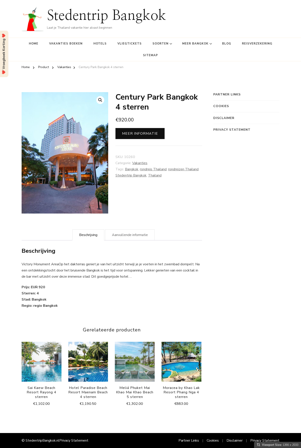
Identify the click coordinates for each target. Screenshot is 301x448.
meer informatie (140, 133)
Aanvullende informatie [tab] (130, 234)
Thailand (155, 175)
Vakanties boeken (66, 44)
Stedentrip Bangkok (106, 16)
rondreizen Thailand (183, 169)
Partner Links (227, 94)
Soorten (160, 44)
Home (33, 44)
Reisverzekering (257, 44)
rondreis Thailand (153, 169)
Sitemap (150, 55)
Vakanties (139, 163)
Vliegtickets (129, 44)
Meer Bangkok (195, 44)
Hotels (100, 44)
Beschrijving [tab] (88, 234)
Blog (226, 44)
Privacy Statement (232, 130)
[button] (100, 100)
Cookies (221, 106)
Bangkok (131, 169)
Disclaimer (223, 118)
